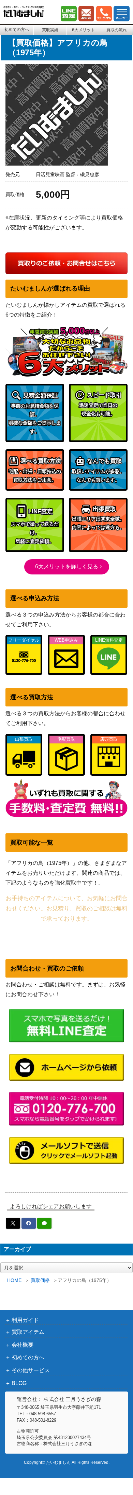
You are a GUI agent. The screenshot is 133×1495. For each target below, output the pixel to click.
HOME (14, 1280)
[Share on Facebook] (28, 1223)
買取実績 (50, 29)
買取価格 (40, 1280)
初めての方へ (16, 29)
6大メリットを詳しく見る (66, 566)
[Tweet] (13, 1223)
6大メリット (83, 29)
